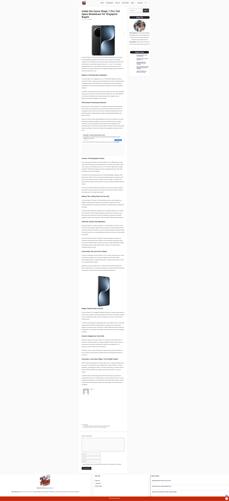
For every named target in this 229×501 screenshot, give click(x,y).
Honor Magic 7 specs (111, 64)
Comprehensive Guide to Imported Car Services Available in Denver (96, 426)
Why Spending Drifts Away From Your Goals (142, 56)
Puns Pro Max (125, 2)
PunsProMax (132, 35)
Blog (132, 2)
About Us (98, 480)
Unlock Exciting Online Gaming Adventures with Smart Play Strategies (143, 67)
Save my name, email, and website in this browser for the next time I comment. (102, 464)
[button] (145, 3)
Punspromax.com (116, 498)
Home (102, 2)
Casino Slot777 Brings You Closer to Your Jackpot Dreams (95, 427)
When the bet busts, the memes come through (141, 72)
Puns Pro (117, 2)
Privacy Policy (99, 486)
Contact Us (140, 2)
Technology (85, 424)
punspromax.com (49, 488)
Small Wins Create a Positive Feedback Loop (142, 59)
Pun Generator (109, 2)
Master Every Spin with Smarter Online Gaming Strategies (141, 63)
